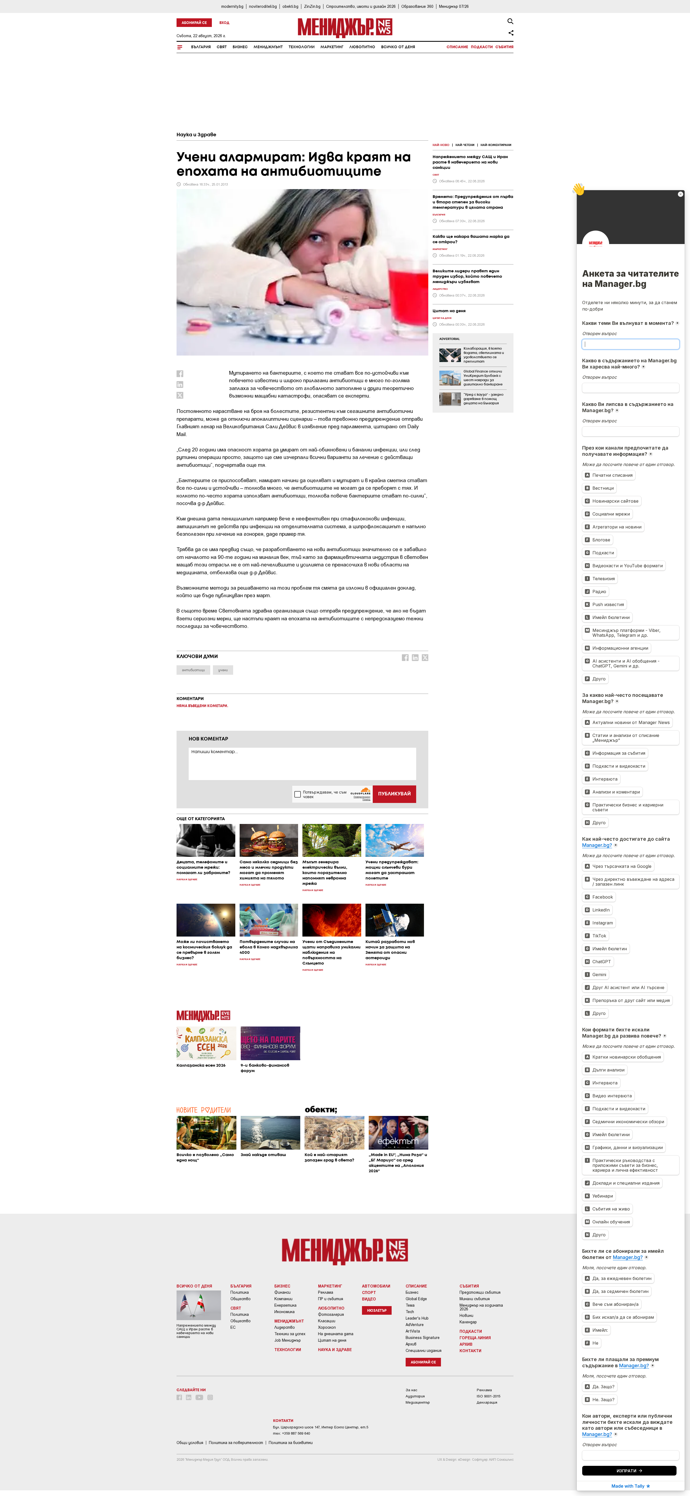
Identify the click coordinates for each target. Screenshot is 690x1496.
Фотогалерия (331, 1314)
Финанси (282, 1292)
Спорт (369, 1292)
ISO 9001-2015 (488, 1396)
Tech (410, 1312)
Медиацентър (418, 1402)
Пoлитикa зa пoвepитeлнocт (236, 1443)
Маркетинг (331, 47)
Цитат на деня (332, 1340)
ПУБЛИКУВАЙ (394, 794)
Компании (283, 1299)
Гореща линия (475, 1338)
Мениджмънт (268, 47)
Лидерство (284, 1327)
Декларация (487, 1402)
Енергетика (285, 1305)
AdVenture (415, 1325)
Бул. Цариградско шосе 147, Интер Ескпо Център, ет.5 (320, 1427)
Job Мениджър (287, 1340)
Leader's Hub (417, 1318)
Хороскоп (327, 1327)
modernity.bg (232, 6)
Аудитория (415, 1396)
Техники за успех (289, 1334)
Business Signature (423, 1338)
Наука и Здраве (196, 135)
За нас (411, 1390)
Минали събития (475, 1299)
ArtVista (413, 1331)
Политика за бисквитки (291, 1443)
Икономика (284, 1312)
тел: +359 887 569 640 (291, 1433)
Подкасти (482, 47)
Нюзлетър (377, 1310)
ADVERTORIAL (449, 339)
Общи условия (190, 1443)
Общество (240, 1299)
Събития (504, 47)
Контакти (470, 1350)
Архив (411, 1344)
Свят (222, 47)
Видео (369, 1299)
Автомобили (376, 1286)
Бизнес (240, 47)
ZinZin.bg (312, 6)
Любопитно (362, 47)
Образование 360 (417, 6)
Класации (326, 1321)
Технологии (302, 47)
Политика (239, 1292)
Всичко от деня (398, 47)
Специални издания (423, 1350)
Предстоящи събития (480, 1292)
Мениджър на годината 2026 (481, 1307)
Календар (468, 1322)
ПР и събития (330, 1299)
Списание (457, 47)
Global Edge (416, 1299)
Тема (410, 1305)
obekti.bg (290, 6)
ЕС (233, 1327)
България (201, 47)
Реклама (325, 1292)
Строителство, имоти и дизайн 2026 (361, 6)
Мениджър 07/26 (454, 6)
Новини (466, 1315)
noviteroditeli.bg (263, 6)
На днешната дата (335, 1334)
